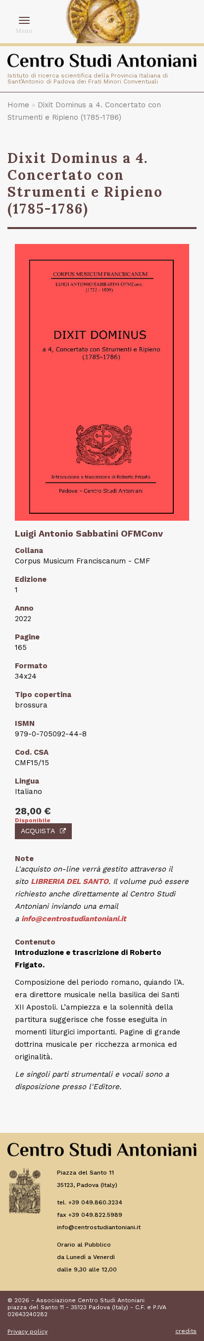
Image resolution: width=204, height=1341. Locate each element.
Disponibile (33, 820)
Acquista (38, 831)
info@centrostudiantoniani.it (73, 918)
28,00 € (33, 811)
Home (18, 104)
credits (186, 1331)
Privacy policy (27, 1331)
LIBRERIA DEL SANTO (69, 881)
